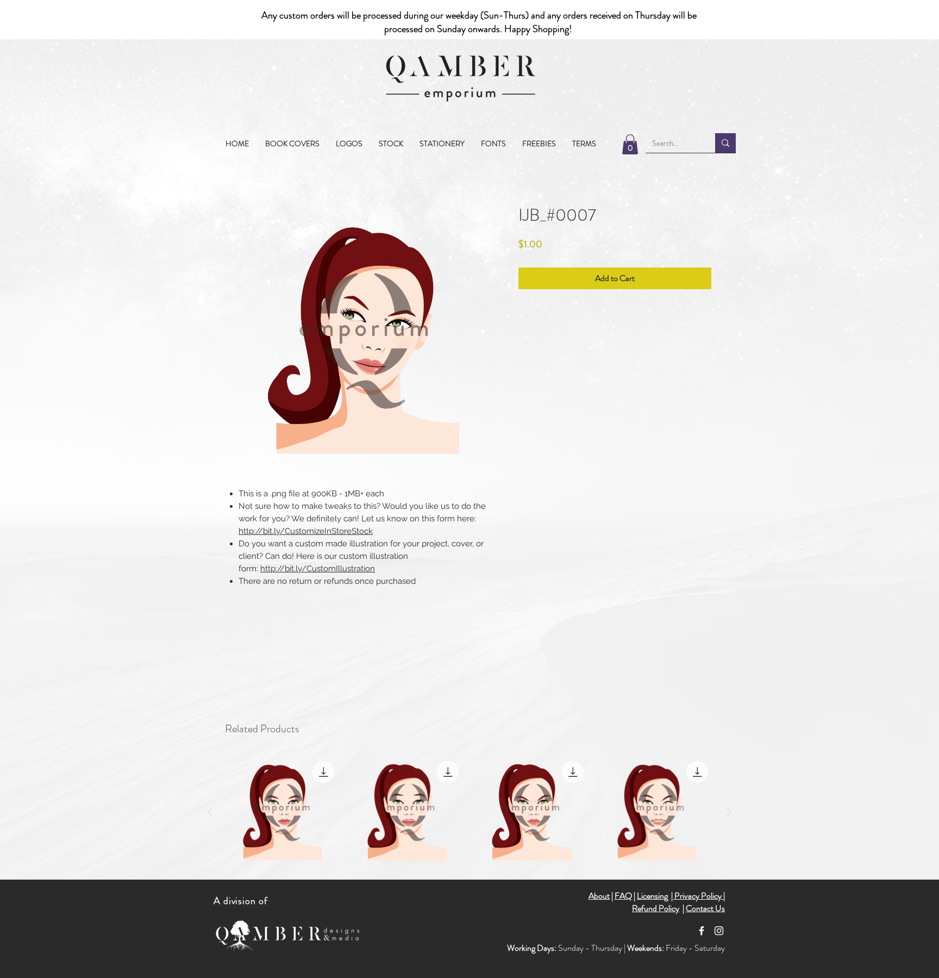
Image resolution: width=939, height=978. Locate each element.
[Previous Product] (209, 812)
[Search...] (725, 143)
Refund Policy (655, 908)
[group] (469, 812)
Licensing (653, 895)
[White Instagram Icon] (719, 931)
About (599, 895)
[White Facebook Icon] (702, 931)
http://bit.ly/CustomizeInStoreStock (306, 531)
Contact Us (705, 908)
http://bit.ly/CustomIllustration (317, 569)
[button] (391, 143)
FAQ (623, 895)
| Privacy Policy (697, 895)
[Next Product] (729, 812)
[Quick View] (283, 813)
